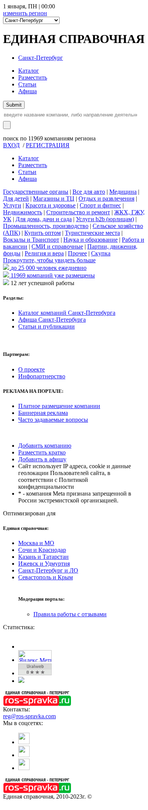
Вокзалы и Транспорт (31, 239)
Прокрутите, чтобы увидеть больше (49, 260)
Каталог (28, 70)
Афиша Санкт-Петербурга (52, 319)
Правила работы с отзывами (70, 614)
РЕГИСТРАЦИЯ (47, 145)
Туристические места (92, 233)
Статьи (27, 84)
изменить (25, 13)
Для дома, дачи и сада (44, 219)
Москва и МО (36, 543)
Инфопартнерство (41, 376)
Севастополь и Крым (45, 577)
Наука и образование (90, 239)
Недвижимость (22, 212)
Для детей (16, 198)
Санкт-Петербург (40, 57)
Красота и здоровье (50, 205)
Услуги (12, 205)
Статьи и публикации (46, 326)
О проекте (31, 369)
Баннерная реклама (43, 413)
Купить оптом (42, 233)
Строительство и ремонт (78, 212)
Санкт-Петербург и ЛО (48, 570)
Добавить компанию (44, 445)
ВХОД (11, 145)
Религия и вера (44, 253)
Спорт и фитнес (100, 205)
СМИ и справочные (57, 246)
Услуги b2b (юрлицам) (105, 219)
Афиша (27, 91)
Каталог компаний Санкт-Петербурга (66, 312)
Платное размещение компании (59, 406)
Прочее (77, 253)
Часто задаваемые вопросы (53, 419)
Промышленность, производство (45, 226)
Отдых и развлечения (106, 198)
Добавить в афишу (42, 459)
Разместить (32, 77)
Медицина (123, 191)
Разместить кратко (42, 452)
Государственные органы (35, 191)
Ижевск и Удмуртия (44, 563)
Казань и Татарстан (43, 556)
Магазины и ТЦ (53, 198)
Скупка (100, 253)
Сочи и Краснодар (42, 550)
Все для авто (88, 191)
